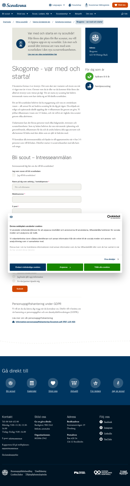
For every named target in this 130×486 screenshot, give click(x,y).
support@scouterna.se (10, 448)
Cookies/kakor (17, 474)
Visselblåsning (40, 471)
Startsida (7, 22)
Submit (20, 289)
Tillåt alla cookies (102, 267)
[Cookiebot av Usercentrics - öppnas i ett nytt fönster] (109, 217)
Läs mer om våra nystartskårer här (42, 54)
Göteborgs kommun (63, 22)
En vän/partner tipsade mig (28, 281)
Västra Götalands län (41, 22)
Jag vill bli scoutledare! (26, 175)
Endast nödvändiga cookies (27, 267)
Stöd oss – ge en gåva (42, 428)
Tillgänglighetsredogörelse (36, 474)
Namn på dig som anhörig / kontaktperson (30, 182)
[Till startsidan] (14, 5)
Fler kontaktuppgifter (10, 454)
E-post (15, 206)
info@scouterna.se (15, 438)
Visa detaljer (109, 259)
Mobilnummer (18, 194)
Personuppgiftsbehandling (21, 471)
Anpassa (64, 267)
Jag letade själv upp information (30, 276)
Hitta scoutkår (22, 22)
